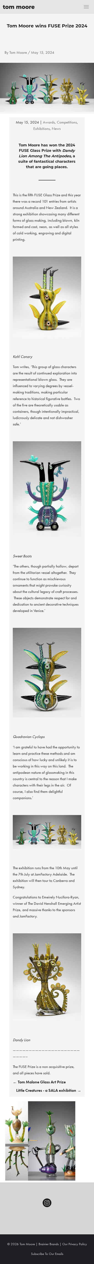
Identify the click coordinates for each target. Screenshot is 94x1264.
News (56, 128)
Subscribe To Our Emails (47, 1254)
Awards (49, 122)
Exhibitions (41, 128)
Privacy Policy (77, 1244)
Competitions (67, 122)
